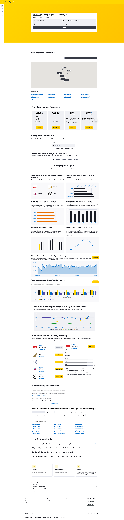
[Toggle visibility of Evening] (52, 299)
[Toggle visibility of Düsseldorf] (70, 329)
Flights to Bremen (51, 97)
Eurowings (41, 367)
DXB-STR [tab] (52, 159)
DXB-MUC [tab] (76, 159)
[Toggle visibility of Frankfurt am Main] (58, 329)
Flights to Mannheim (36, 433)
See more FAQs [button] (54, 403)
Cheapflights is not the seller (39, 486)
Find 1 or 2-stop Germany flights (39, 395)
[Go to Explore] (2, 11)
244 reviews (41, 356)
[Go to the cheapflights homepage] (9, 2)
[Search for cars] (2, 8)
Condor (40, 374)
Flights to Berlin (67, 94)
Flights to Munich (51, 94)
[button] (2, 2)
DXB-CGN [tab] (64, 159)
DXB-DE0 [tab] (53, 171)
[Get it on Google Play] (90, 501)
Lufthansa (41, 360)
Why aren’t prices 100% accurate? (40, 491)
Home (32, 43)
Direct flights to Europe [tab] (79, 415)
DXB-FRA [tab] (70, 159)
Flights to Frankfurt (36, 424)
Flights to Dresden (36, 431)
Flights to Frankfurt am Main (37, 94)
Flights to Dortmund (85, 97)
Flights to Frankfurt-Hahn (80, 431)
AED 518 (37, 14)
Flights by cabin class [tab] (67, 415)
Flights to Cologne (68, 95)
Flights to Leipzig (67, 97)
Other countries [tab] (90, 415)
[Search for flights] (2, 6)
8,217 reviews (42, 363)
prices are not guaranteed (57, 482)
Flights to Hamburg (85, 94)
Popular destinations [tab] (47, 415)
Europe (36, 43)
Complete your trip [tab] (37, 415)
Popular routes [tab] (58, 415)
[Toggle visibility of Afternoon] (46, 299)
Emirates (40, 345)
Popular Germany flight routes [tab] (80, 412)
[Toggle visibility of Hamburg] (76, 329)
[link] (39, 127)
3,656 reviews (42, 349)
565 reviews (41, 378)
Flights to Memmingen (36, 99)
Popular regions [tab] (49, 412)
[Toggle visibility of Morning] (36, 299)
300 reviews (41, 371)
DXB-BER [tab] (58, 159)
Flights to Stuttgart (52, 95)
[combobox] (35, 17)
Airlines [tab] (34, 418)
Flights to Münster (57, 431)
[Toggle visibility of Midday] (41, 299)
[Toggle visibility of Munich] (52, 329)
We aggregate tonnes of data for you (40, 488)
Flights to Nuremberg (85, 95)
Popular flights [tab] (59, 412)
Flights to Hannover (35, 97)
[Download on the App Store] (90, 504)
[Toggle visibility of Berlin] (65, 329)
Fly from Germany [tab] (68, 412)
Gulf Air (40, 352)
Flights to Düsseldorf (35, 95)
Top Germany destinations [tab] (38, 412)
